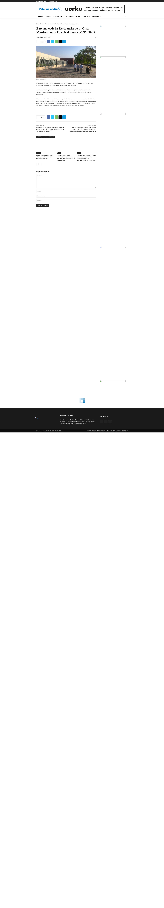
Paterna (42, 24)
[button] (126, 16)
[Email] (60, 41)
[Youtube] (110, 421)
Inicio (37, 24)
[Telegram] (64, 41)
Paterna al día (40, 37)
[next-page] (40, 164)
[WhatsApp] (56, 41)
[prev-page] (37, 164)
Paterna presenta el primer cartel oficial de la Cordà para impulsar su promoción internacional (45, 157)
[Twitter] (52, 41)
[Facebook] (124, 1)
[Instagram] (127, 1)
